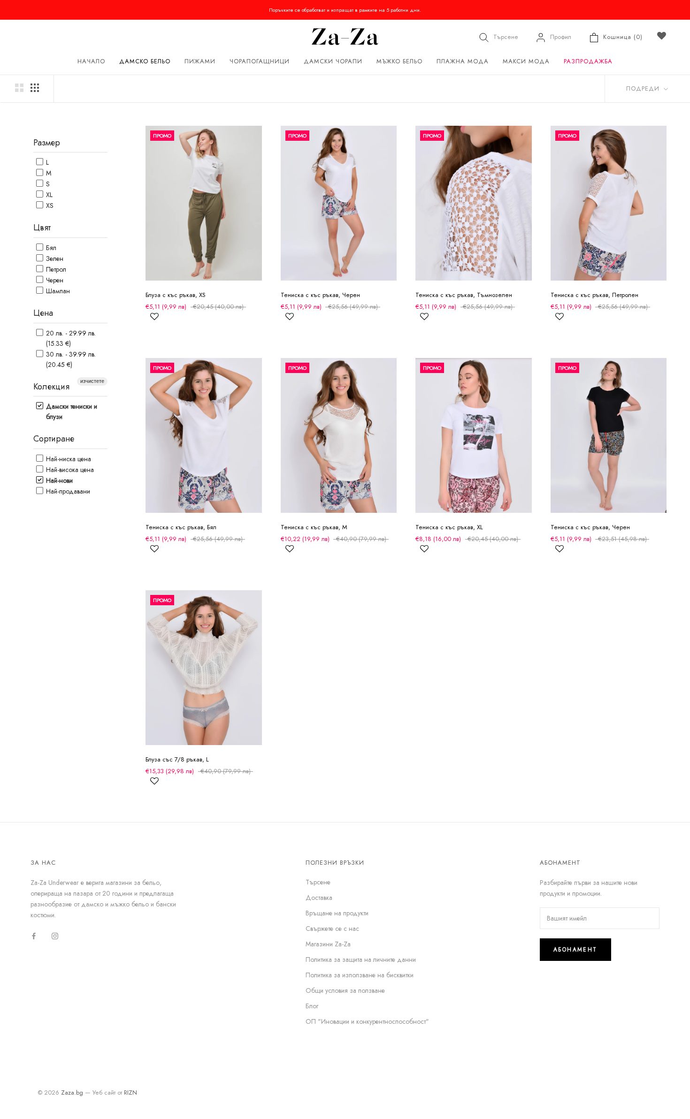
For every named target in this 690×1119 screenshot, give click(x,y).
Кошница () (623, 36)
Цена (43, 313)
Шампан (57, 291)
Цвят (42, 227)
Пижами (199, 61)
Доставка (319, 897)
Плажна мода (463, 61)
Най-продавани (67, 491)
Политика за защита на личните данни (361, 959)
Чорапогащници (260, 61)
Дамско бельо (144, 61)
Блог (312, 1006)
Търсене (505, 36)
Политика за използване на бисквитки (360, 975)
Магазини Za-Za (328, 944)
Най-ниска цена (67, 459)
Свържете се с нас (332, 928)
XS (49, 205)
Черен (53, 280)
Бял (50, 247)
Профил (560, 36)
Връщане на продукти (337, 913)
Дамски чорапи (333, 61)
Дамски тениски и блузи (70, 411)
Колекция (51, 387)
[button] (154, 320)
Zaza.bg (72, 1092)
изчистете (92, 381)
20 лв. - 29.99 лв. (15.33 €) (70, 338)
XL (48, 194)
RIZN (130, 1092)
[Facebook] (34, 935)
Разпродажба (588, 61)
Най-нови (58, 480)
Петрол (55, 269)
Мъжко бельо (399, 61)
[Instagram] (55, 935)
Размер (46, 143)
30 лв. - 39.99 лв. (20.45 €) (70, 359)
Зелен (53, 258)
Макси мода (526, 61)
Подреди (644, 88)
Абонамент (575, 949)
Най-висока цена (69, 469)
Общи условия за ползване (345, 990)
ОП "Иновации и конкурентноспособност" (367, 1021)
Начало (91, 61)
